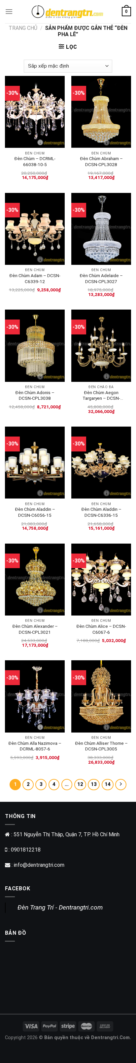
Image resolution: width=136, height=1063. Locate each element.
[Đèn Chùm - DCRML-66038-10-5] (35, 112)
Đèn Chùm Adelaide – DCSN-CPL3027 (101, 278)
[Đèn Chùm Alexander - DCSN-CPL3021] (35, 580)
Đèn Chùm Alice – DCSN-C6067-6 (101, 629)
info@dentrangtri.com (39, 865)
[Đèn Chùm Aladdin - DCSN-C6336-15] (101, 463)
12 (80, 784)
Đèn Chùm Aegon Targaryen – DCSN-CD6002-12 (101, 395)
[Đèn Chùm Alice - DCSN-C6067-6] (101, 580)
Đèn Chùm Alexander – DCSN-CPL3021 (35, 629)
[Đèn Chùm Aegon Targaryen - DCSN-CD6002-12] (101, 346)
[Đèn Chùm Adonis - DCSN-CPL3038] (35, 346)
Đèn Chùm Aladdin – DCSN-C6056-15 (35, 512)
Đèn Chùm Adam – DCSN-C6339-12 (34, 278)
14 (108, 784)
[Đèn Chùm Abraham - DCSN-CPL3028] (101, 112)
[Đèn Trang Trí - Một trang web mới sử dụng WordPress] (67, 11)
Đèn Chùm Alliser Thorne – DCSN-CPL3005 (101, 746)
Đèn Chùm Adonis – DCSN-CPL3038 (34, 395)
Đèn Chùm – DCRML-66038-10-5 (34, 161)
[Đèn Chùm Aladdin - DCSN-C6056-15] (35, 463)
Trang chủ (23, 28)
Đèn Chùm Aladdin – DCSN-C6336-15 (101, 512)
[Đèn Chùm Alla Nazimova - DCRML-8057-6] (35, 696)
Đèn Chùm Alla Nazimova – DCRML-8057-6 (34, 746)
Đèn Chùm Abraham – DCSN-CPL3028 (101, 161)
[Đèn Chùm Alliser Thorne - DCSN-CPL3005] (101, 696)
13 (94, 784)
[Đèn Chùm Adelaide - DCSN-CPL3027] (101, 229)
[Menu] (9, 11)
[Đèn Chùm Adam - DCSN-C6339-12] (35, 229)
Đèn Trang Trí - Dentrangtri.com (60, 907)
